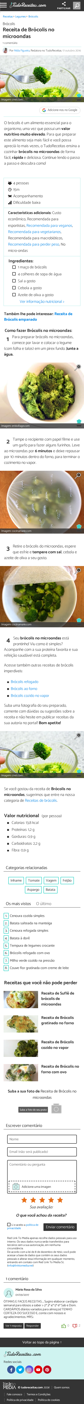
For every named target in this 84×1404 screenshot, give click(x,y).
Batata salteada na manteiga (31, 923)
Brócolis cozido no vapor (30, 696)
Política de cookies (49, 1400)
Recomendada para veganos (49, 226)
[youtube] (38, 1370)
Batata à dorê (20, 938)
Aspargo (33, 890)
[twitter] (20, 1370)
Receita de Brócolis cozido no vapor (57, 1045)
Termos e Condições (38, 1394)
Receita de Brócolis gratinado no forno (57, 1020)
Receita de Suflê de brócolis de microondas (57, 999)
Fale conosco (14, 1394)
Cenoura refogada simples (29, 931)
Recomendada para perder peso (33, 244)
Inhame (16, 881)
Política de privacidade (20, 1400)
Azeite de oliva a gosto (35, 295)
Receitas (8, 16)
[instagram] (29, 1370)
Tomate (34, 881)
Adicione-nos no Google (62, 110)
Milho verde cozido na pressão (32, 961)
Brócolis (33, 16)
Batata (50, 890)
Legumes (20, 16)
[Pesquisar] (77, 5)
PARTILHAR (63, 8)
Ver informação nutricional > (42, 301)
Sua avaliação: (41, 1207)
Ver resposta (13, 1325)
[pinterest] (47, 1370)
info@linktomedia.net (20, 1265)
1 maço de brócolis (32, 267)
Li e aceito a (22, 1226)
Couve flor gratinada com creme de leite (39, 968)
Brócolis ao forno (24, 689)
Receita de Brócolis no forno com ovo (60, 1069)
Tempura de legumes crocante (32, 946)
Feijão (67, 881)
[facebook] (11, 1370)
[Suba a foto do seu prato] (56, 1109)
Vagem (51, 881)
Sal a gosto (26, 281)
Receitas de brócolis (41, 800)
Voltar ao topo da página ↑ (42, 1342)
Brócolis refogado (24, 682)
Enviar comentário (60, 1227)
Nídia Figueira (22, 50)
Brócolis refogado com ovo (30, 953)
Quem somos (61, 1387)
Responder (32, 1325)
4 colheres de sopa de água (39, 274)
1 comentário (10, 43)
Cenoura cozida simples (27, 916)
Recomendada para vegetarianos (34, 232)
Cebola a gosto (29, 288)
